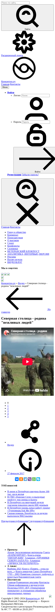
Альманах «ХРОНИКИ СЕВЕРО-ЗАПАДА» (28, 559)
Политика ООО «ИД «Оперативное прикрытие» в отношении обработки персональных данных (26, 591)
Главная (5, 84)
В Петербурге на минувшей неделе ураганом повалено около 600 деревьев (27, 503)
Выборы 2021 (14, 568)
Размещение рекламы (27, 582)
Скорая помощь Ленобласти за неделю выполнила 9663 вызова (27, 514)
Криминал (12, 235)
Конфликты (13, 246)
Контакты (15, 84)
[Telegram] (25, 479)
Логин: (17, 95)
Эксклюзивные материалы (29, 552)
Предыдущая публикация (14, 521)
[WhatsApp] (34, 479)
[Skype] (38, 479)
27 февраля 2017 (15, 473)
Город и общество (16, 232)
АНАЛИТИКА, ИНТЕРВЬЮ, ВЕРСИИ (28, 254)
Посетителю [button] (14, 579)
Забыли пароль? (30, 174)
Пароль (17, 122)
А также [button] (11, 566)
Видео (10, 445)
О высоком (13, 240)
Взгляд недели (14, 259)
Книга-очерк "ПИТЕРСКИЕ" (24, 556)
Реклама (11, 256)
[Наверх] (24, 544)
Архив (10, 552)
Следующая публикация (41, 521)
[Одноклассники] (21, 479)
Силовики (12, 248)
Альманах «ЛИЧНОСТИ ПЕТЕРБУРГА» (23, 562)
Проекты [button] (12, 549)
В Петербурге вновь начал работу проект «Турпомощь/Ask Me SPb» (28, 509)
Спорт (10, 243)
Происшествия (15, 237)
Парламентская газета (29, 577)
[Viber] (29, 479)
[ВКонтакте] (17, 479)
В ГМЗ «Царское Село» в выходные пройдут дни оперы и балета (26, 498)
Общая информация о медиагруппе (25, 585)
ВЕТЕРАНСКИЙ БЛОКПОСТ (23, 251)
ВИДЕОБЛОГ (14, 262)
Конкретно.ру (33, 598)
